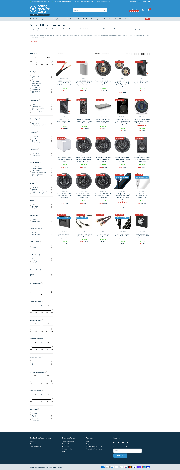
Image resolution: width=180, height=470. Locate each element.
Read (33, 41)
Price (32, 53)
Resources (89, 438)
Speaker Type (34, 119)
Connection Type (35, 228)
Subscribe (120, 455)
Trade (63, 451)
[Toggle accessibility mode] (149, 1)
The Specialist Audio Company (40, 438)
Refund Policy (66, 444)
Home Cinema (34, 162)
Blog (144, 1)
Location (32, 183)
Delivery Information (68, 441)
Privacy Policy (66, 446)
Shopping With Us (68, 438)
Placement (33, 132)
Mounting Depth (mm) (36, 338)
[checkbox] (41, 76)
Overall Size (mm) (35, 320)
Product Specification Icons (94, 449)
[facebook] (127, 442)
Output (32, 200)
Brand (32, 72)
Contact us (133, 1)
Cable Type (33, 409)
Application (33, 149)
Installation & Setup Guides (94, 446)
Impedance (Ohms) (36, 357)
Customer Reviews (35, 446)
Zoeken (104, 10)
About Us (33, 441)
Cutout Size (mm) (35, 302)
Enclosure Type (34, 270)
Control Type (34, 215)
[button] (142, 126)
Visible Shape (34, 255)
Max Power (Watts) (36, 391)
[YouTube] (123, 442)
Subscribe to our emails (120, 447)
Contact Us (33, 444)
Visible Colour (34, 242)
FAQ (139, 1)
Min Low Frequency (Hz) (37, 372)
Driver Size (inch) (35, 283)
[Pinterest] (118, 442)
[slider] (31, 62)
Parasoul (59, 467)
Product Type (34, 100)
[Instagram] (114, 442)
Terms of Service (67, 449)
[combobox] (90, 10)
